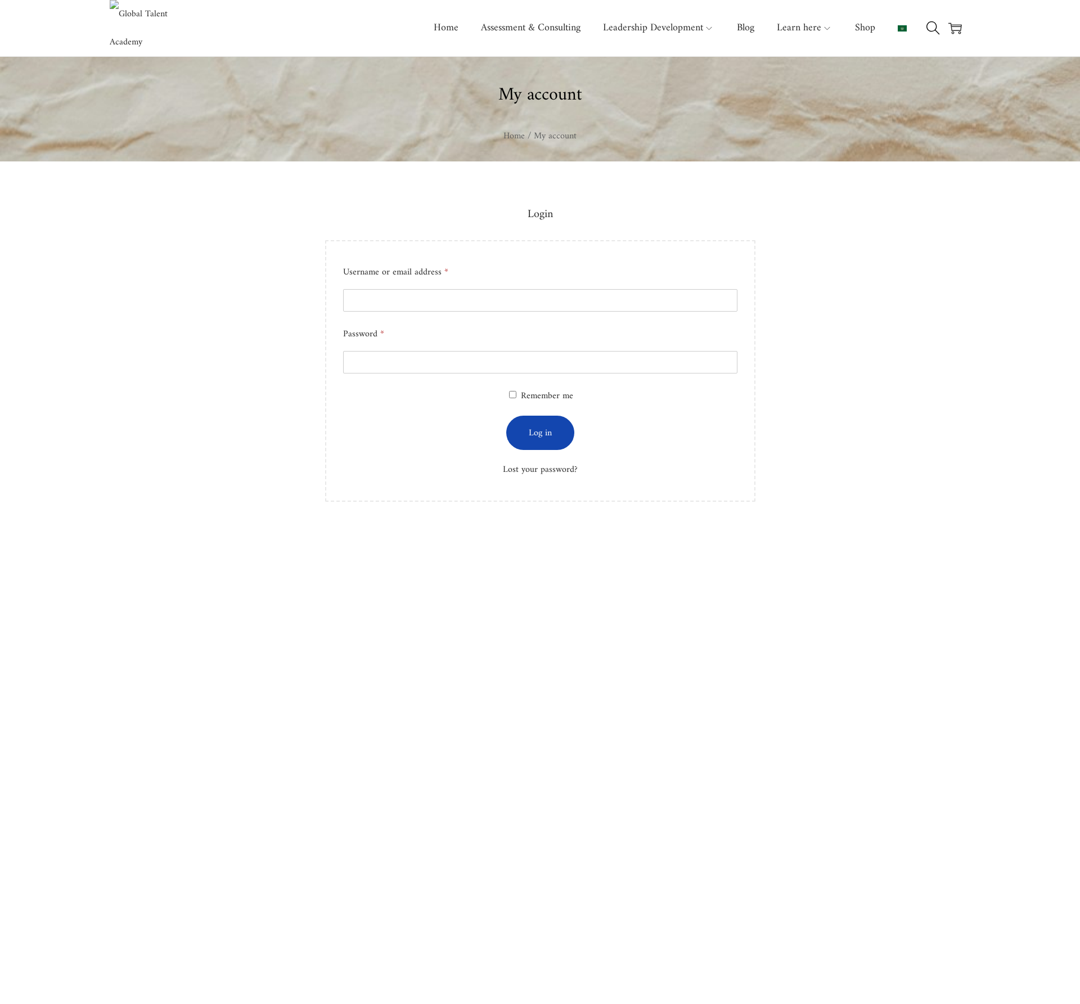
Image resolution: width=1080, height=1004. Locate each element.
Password (366, 337)
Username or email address (398, 275)
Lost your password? (540, 470)
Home (514, 136)
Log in (540, 433)
